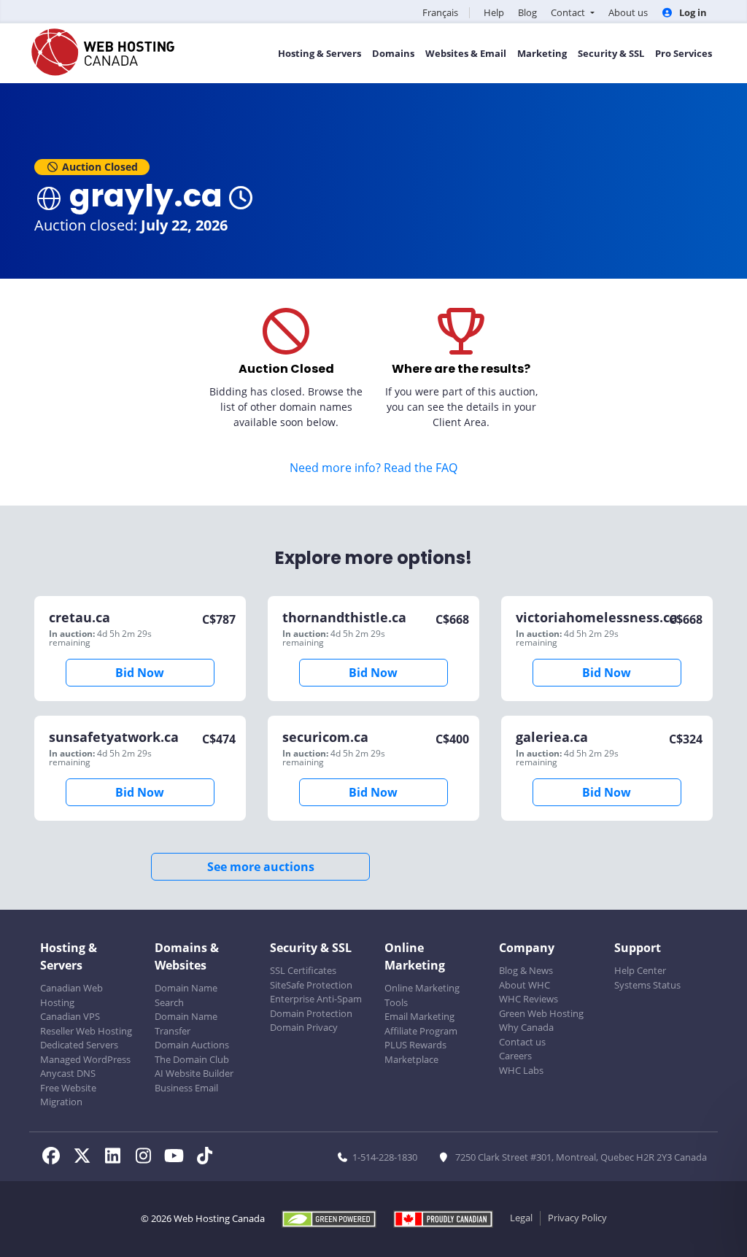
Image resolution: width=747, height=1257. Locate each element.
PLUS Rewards (415, 1044)
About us (628, 12)
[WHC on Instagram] (147, 1158)
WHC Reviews (528, 998)
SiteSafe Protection (311, 984)
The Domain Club (192, 1059)
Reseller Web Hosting (86, 1030)
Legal (521, 1217)
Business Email (186, 1087)
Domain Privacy (304, 1027)
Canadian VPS (70, 1016)
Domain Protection (311, 1013)
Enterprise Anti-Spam (316, 998)
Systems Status (647, 984)
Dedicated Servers (79, 1044)
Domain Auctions (192, 1044)
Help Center (640, 970)
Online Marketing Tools (422, 995)
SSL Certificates (303, 970)
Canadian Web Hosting (71, 995)
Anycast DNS (68, 1073)
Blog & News (526, 970)
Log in (692, 12)
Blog (527, 12)
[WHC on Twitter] (86, 1158)
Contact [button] (569, 12)
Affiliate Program (420, 1030)
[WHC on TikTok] (207, 1158)
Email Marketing (419, 1016)
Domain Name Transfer (186, 1023)
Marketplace (411, 1059)
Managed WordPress (85, 1059)
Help (494, 12)
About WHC (524, 984)
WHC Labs (521, 1070)
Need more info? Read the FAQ (373, 468)
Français (440, 12)
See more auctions (260, 867)
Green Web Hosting (541, 1013)
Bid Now (139, 673)
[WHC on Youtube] (178, 1158)
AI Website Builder (194, 1073)
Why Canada (526, 1027)
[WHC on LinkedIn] (116, 1158)
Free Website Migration (68, 1095)
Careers (515, 1055)
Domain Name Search (186, 995)
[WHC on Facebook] (55, 1158)
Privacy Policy (577, 1217)
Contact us (522, 1041)
